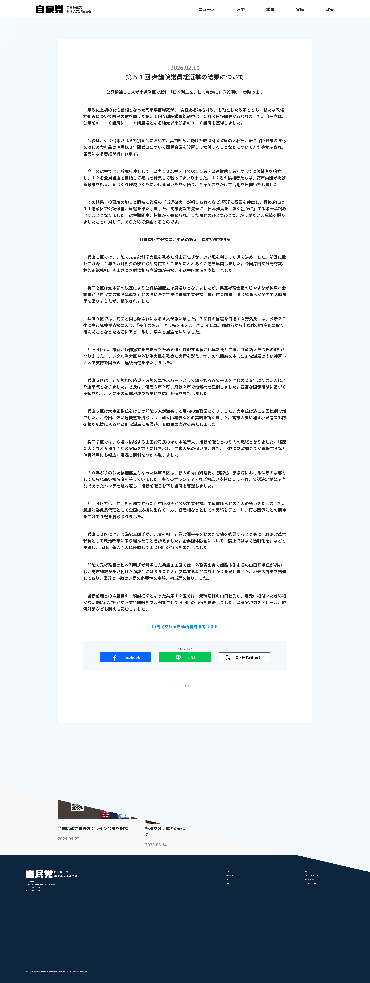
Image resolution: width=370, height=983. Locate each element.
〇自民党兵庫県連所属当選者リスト (185, 626)
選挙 (240, 9)
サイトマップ (318, 971)
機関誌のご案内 (309, 879)
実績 (300, 9)
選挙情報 (229, 875)
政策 (330, 9)
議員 (270, 9)
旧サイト (307, 883)
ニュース (207, 9)
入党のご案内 (309, 875)
